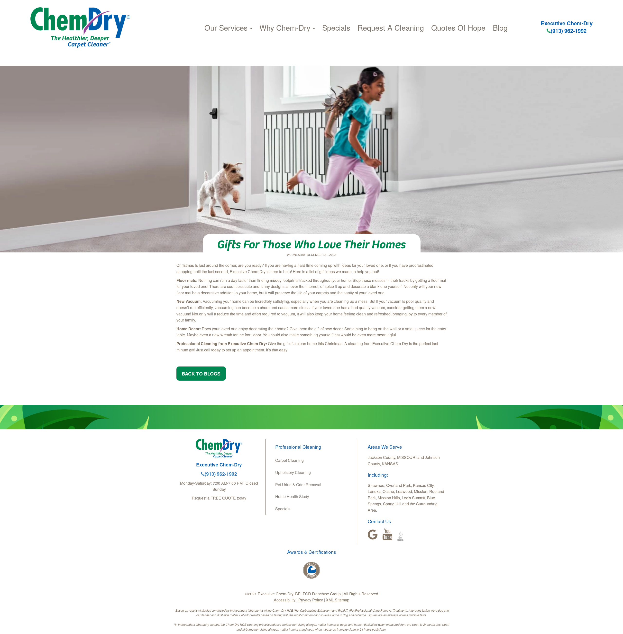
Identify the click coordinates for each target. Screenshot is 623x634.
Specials (336, 27)
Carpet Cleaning (289, 460)
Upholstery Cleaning (293, 472)
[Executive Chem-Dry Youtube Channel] (387, 534)
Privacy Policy (310, 600)
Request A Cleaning (390, 27)
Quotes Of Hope (458, 27)
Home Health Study (292, 496)
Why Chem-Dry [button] (285, 27)
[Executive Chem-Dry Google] (373, 534)
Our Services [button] (227, 27)
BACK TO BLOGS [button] (201, 373)
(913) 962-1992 (568, 31)
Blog (500, 27)
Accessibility (284, 600)
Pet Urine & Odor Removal (298, 484)
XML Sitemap (337, 600)
